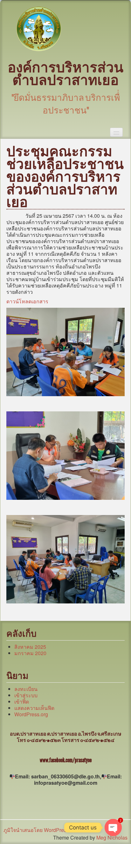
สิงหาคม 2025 (30, 646)
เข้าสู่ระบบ (26, 695)
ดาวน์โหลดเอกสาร (27, 301)
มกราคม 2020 (30, 653)
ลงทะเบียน (26, 689)
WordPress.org (31, 714)
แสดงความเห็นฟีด (34, 708)
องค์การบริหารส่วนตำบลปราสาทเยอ (65, 74)
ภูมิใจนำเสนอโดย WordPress (36, 830)
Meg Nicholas (112, 837)
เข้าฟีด (21, 701)
